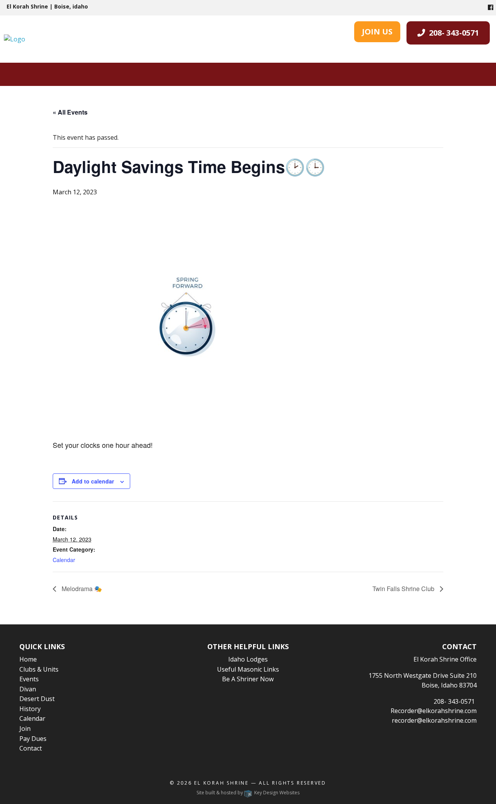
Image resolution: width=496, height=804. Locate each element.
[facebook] (490, 7)
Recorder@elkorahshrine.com (434, 710)
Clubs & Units (39, 669)
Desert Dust (37, 698)
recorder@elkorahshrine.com (434, 720)
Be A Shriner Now (248, 679)
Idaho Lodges (248, 659)
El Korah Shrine (221, 783)
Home (28, 659)
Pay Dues (32, 738)
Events (29, 679)
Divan (27, 689)
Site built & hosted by (248, 792)
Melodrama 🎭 (81, 588)
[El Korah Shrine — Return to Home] (14, 38)
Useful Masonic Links (248, 669)
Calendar (64, 560)
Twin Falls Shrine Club (404, 588)
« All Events (70, 112)
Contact (30, 748)
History (30, 709)
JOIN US (377, 31)
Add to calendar (93, 481)
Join (25, 728)
